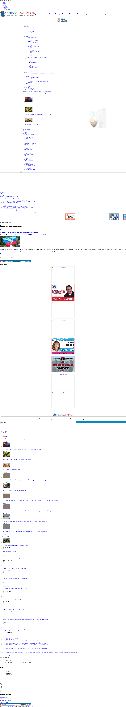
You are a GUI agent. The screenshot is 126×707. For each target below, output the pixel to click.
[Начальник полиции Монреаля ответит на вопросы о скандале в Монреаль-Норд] (28, 101)
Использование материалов (31, 136)
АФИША (4, 5)
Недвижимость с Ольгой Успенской (38, 29)
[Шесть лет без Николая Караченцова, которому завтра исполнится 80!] (6, 596)
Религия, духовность (32, 55)
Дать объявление (4, 702)
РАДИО (4, 4)
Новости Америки (32, 80)
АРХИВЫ (4, 3)
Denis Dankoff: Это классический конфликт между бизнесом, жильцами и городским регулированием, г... (26, 643)
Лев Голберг (28, 147)
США (53, 651)
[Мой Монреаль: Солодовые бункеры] (28, 122)
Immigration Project (8, 652)
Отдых (26, 58)
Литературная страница (33, 66)
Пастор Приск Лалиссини (30, 148)
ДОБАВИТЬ (2, 195)
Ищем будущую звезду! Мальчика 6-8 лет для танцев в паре (16, 198)
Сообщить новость (29, 138)
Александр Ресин (29, 164)
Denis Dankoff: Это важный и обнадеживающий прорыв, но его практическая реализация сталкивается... (26, 644)
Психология (30, 53)
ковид (22, 652)
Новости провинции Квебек (34, 77)
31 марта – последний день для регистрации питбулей (15, 545)
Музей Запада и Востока (33, 46)
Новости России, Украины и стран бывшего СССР (39, 81)
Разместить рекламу (29, 134)
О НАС (4, 2)
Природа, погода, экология (33, 51)
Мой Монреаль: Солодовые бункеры (33, 124)
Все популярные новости (5, 634)
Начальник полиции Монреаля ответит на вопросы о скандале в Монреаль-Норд (43, 104)
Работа (29, 30)
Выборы (19, 652)
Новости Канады (31, 78)
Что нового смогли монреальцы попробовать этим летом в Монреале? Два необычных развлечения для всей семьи (30, 500)
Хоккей (72, 652)
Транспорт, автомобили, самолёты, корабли (37, 57)
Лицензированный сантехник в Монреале (12, 202)
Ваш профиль (5, 7)
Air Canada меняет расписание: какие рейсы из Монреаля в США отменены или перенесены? (25, 521)
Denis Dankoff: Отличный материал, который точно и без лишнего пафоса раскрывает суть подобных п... (25, 648)
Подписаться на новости (5, 700)
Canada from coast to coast (67, 652)
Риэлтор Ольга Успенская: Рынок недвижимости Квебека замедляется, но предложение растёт (26, 480)
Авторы (24, 139)
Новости (24, 25)
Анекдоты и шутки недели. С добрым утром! (13, 609)
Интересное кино (31, 63)
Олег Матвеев (28, 153)
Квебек (15, 651)
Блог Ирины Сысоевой (30, 157)
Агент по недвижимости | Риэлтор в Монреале (46, 651)
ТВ (82, 651)
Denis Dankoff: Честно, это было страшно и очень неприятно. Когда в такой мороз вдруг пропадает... (25, 642)
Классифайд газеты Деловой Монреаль (9, 196)
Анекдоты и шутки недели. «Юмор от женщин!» (14, 630)
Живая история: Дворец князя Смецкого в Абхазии (15, 578)
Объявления (25, 131)
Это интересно (31, 71)
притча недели (25, 652)
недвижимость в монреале (35, 651)
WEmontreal (49, 655)
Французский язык (32, 37)
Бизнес (29, 35)
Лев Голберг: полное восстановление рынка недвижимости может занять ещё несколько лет (25, 531)
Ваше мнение (31, 88)
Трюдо (77, 651)
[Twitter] (2, 664)
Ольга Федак (28, 142)
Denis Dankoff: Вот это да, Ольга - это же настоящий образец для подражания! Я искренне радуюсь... (25, 640)
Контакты (5, 6)
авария (62, 652)
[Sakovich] (41, 216)
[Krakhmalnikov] (85, 216)
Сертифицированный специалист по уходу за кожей (14, 205)
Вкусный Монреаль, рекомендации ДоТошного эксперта (15, 206)
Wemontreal (10, 706)
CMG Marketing (3, 699)
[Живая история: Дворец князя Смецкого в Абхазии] (6, 576)
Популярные (5, 432)
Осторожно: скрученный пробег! (10, 203)
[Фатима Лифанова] (27, 216)
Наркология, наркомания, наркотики (36, 44)
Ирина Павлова (28, 162)
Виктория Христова (29, 145)
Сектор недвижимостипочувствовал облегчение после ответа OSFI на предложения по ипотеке (25, 619)
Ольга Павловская (29, 159)
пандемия (45, 652)
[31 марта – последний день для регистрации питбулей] (6, 542)
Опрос (29, 39)
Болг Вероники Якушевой (30, 169)
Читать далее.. (3, 253)
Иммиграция (28, 86)
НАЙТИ (1, 194)
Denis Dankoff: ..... (6, 637)
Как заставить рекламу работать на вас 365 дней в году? (15, 200)
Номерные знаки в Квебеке (9, 551)
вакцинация (56, 651)
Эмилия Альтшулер (29, 154)
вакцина (84, 651)
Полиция (17, 651)
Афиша (29, 61)
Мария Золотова (29, 144)
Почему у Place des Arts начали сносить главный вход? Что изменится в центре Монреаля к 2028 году (27, 511)
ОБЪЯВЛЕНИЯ (3, 192)
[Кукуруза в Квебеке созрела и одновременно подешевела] (28, 111)
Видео (26, 83)
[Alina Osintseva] (70, 216)
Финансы (30, 34)
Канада (9, 651)
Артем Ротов (28, 155)
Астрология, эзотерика (33, 40)
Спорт (29, 56)
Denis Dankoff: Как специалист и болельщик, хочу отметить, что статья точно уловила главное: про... (25, 645)
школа (123, 651)
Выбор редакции (31, 82)
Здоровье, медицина (32, 42)
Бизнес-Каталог (26, 132)
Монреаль (6, 651)
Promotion (54, 652)
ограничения (75, 652)
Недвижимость (31, 27)
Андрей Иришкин (29, 160)
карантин (39, 652)
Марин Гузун (28, 168)
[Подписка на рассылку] (0, 229)
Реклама (30, 32)
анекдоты (2, 652)
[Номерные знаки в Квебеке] (5, 549)
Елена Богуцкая (28, 149)
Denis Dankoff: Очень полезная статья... (11, 638)
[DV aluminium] (114, 216)
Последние (5, 431)
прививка (80, 651)
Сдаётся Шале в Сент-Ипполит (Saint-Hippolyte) (13, 210)
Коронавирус (25, 651)
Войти (6, 8)
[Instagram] (3, 664)
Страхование (31, 31)
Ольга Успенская (104, 651)
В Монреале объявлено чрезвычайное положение (15, 588)
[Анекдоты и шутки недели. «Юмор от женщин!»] (6, 627)
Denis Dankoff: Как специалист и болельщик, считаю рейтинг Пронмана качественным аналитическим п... (26, 647)
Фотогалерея (31, 70)
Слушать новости (26, 128)
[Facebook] (1, 664)
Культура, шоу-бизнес (32, 49)
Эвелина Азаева (28, 152)
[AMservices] (55, 216)
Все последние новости (5, 536)
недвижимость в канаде (118, 651)
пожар (86, 651)
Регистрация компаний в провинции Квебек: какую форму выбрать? (18, 207)
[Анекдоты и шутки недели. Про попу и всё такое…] (6, 565)
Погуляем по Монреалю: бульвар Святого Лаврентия (15, 490)
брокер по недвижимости (62, 651)
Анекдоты (30, 60)
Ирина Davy (27, 150)
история (68, 651)
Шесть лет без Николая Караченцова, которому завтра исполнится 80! (19, 599)
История (30, 45)
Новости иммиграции (32, 75)
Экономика (27, 26)
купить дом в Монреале (73, 651)
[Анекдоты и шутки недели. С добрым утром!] (6, 606)
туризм (42, 652)
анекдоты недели (14, 652)
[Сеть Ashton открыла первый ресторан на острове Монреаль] (37, 91)
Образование (31, 50)
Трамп (4, 652)
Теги (4, 434)
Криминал (30, 47)
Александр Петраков (29, 167)
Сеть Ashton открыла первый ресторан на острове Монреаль (36, 93)
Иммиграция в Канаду (91, 651)
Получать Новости (27, 129)
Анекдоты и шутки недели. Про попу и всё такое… (14, 568)
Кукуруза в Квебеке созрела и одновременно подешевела (38, 114)
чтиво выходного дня (50, 652)
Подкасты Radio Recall (30, 90)
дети (17, 652)
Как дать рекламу (29, 137)
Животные (30, 41)
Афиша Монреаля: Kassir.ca (37, 62)
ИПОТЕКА (36, 652)
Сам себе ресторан (32, 68)
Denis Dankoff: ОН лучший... (8, 639)
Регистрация (8, 9)
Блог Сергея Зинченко (30, 165)
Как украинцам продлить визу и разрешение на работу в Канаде (18, 558)
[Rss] (0, 664)
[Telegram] (5, 664)
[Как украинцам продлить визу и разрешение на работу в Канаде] (4, 555)
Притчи (34, 652)
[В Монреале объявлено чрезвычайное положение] (6, 586)
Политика (27, 87)
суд (66, 651)
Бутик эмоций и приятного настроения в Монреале (14, 208)
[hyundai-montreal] (99, 216)
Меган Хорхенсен (29, 140)
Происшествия (31, 52)
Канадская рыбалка (32, 65)
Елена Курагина (28, 163)
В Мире (26, 72)
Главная (24, 24)
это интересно (21, 651)
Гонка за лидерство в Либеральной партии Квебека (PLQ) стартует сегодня (19, 201)
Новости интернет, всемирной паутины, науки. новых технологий (42, 73)
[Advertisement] (63, 182)
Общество (27, 36)
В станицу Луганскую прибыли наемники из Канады (19, 232)
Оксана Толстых (28, 158)
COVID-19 (12, 651)
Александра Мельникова (30, 143)
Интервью (27, 85)
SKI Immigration (30, 652)
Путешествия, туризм (32, 67)
